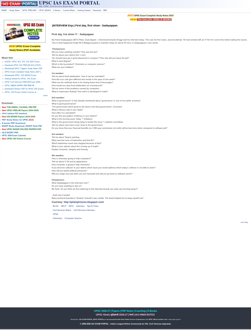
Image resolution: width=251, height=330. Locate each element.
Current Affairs (69, 10)
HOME (4, 10)
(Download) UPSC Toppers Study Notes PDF (23, 69)
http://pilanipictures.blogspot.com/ (84, 202)
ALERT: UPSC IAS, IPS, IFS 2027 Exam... (23, 62)
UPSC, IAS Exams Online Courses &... (21, 92)
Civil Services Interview (84, 210)
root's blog (244, 222)
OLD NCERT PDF (10, 132)
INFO (71, 206)
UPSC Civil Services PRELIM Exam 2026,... (23, 82)
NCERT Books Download (13, 126)
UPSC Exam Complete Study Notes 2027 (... (24, 72)
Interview (80, 206)
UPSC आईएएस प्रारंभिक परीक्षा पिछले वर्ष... (20, 86)
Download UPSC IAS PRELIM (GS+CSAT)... (23, 65)
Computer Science (73, 218)
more (45, 96)
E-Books (57, 10)
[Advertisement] (151, 246)
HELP (63, 206)
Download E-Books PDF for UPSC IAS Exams (24, 89)
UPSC (55, 214)
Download (97, 10)
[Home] (19, 5)
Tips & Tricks (92, 206)
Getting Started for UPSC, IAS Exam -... (22, 79)
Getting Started (84, 10)
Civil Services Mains (62, 210)
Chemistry (57, 218)
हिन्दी (105, 10)
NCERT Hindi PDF (34, 126)
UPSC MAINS (45, 10)
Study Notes (14, 10)
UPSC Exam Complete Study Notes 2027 (154, 15)
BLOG (56, 206)
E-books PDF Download (13, 123)
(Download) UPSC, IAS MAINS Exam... (21, 75)
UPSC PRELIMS (29, 10)
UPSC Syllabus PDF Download (14, 114)
